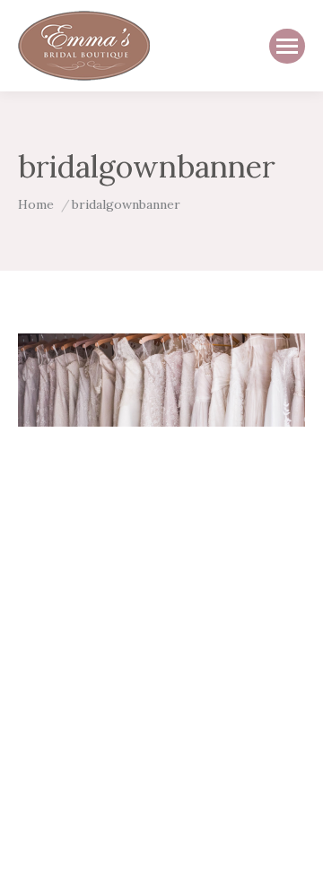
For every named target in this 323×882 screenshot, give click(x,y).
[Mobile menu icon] (287, 46)
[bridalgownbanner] (161, 380)
